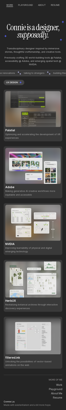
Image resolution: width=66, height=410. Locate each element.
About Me (56, 393)
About (42, 5)
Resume (55, 5)
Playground (25, 5)
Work (9, 5)
